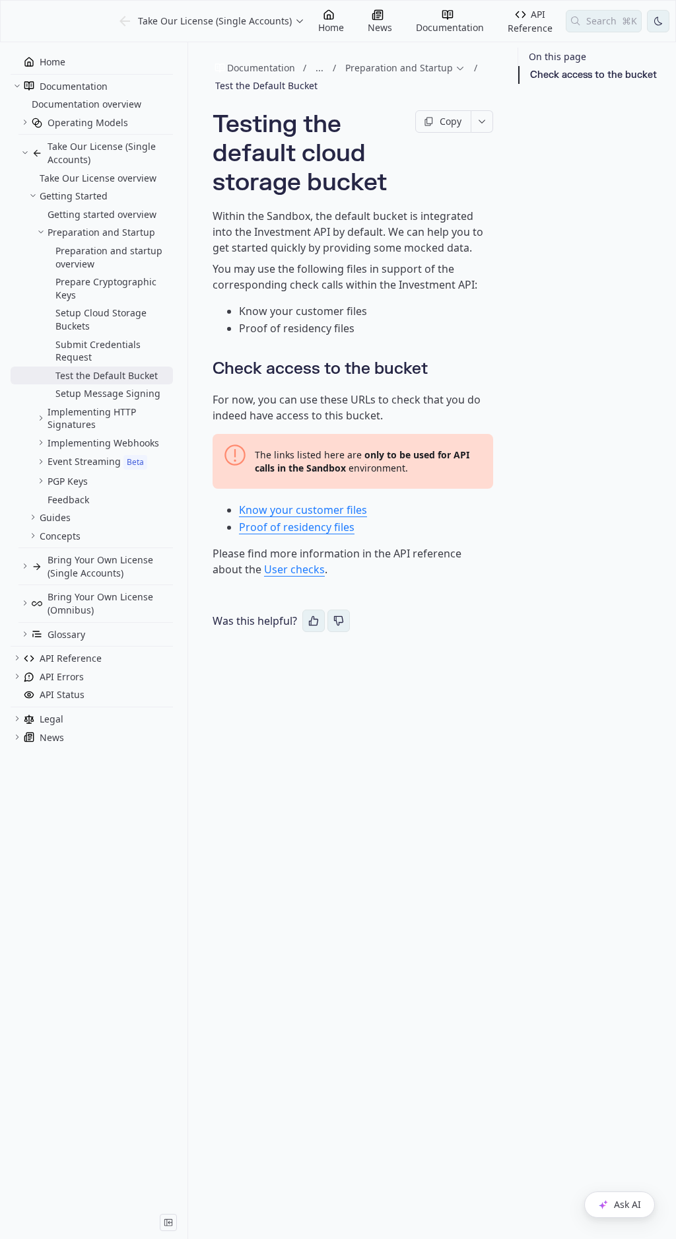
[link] (92, 86)
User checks (294, 569)
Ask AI (627, 1204)
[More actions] (482, 121)
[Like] (313, 621)
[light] (658, 21)
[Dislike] (338, 621)
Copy (450, 121)
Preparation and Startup (399, 67)
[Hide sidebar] (168, 1222)
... (319, 67)
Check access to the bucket (593, 75)
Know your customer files (303, 510)
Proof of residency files (297, 527)
